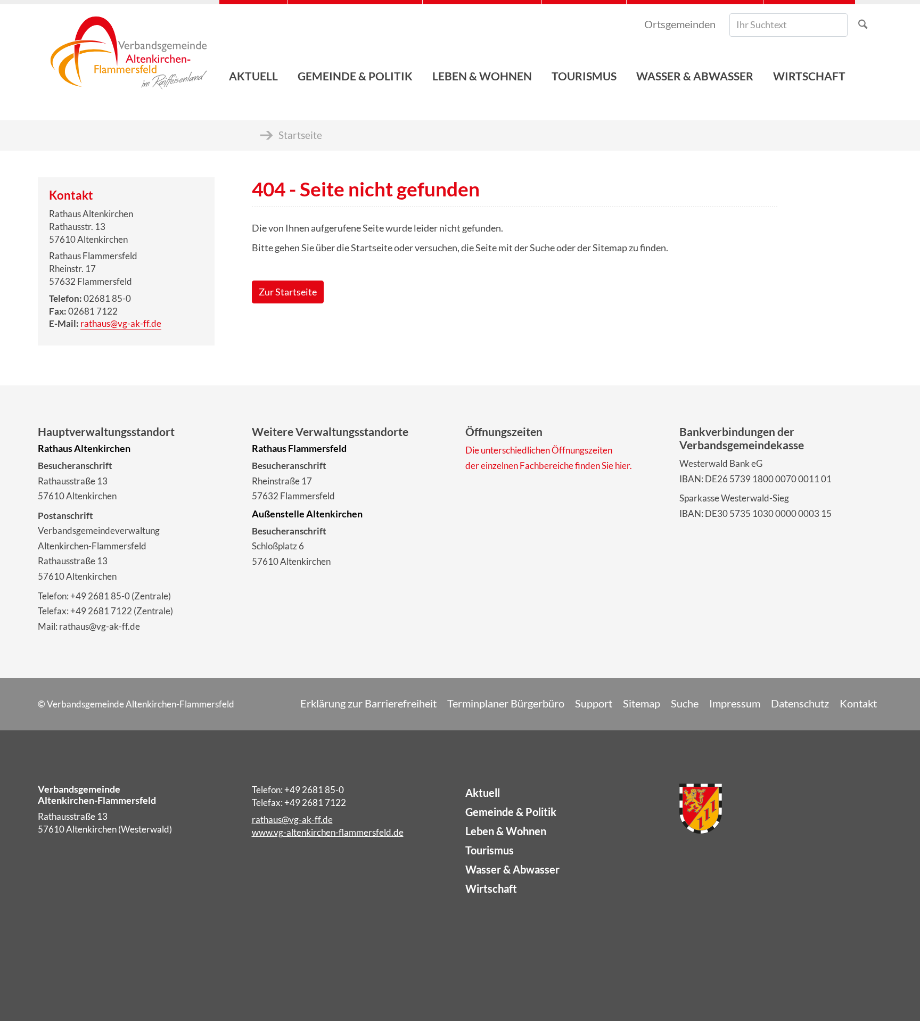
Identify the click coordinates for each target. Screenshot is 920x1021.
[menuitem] (253, 48)
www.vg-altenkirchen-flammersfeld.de (328, 832)
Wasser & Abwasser (512, 869)
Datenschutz (800, 703)
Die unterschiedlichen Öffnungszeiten (538, 450)
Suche (685, 703)
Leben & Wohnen (505, 831)
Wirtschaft (491, 888)
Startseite (300, 135)
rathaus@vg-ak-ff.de (120, 323)
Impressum (734, 703)
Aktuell (482, 792)
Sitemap (641, 703)
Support (593, 703)
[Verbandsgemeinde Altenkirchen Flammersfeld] (128, 48)
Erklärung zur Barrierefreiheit (368, 703)
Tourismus (489, 850)
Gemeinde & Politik (510, 811)
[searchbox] (788, 25)
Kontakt (858, 703)
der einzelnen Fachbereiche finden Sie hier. (548, 465)
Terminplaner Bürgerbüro (505, 703)
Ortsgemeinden (680, 24)
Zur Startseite (288, 292)
